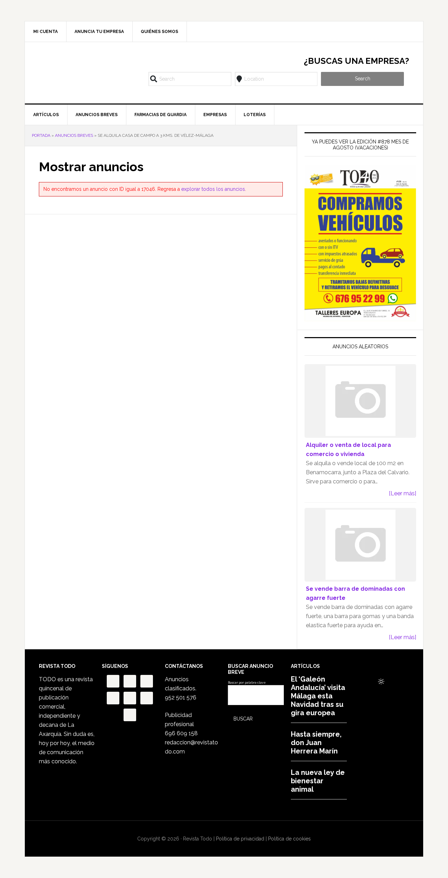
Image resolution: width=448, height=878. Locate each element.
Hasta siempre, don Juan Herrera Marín (316, 742)
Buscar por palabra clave (247, 682)
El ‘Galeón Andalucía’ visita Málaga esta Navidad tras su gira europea (318, 696)
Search (362, 78)
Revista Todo (84, 72)
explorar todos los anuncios (213, 189)
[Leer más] (402, 493)
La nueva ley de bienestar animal (318, 780)
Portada (41, 135)
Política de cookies (289, 839)
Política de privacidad (240, 839)
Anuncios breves (74, 135)
